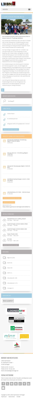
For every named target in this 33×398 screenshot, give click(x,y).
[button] (3, 383)
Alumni (9, 262)
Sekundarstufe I (11, 278)
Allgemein (9, 257)
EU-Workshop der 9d (12, 118)
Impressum (4, 396)
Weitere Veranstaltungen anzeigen (12, 198)
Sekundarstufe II (11, 283)
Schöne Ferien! (10, 113)
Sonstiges (9, 288)
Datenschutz (12, 396)
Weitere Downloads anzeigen (11, 245)
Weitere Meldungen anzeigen (11, 129)
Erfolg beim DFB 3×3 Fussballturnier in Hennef (18, 123)
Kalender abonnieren (9, 202)
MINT (8, 273)
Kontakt (18, 396)
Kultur (8, 268)
